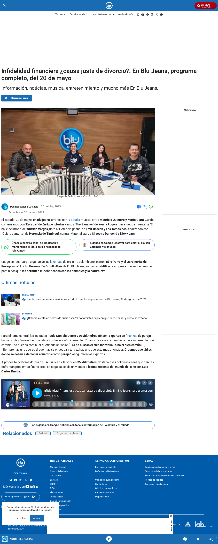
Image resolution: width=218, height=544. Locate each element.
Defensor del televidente (107, 472)
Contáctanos (101, 484)
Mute (185, 539)
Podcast (43, 433)
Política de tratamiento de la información (164, 476)
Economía (27, 313)
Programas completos (67, 433)
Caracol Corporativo (59, 505)
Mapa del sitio (102, 497)
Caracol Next (56, 510)
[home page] (109, 5)
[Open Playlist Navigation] (216, 539)
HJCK (53, 484)
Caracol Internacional (60, 501)
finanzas (132, 335)
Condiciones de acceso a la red (160, 467)
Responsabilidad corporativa (158, 472)
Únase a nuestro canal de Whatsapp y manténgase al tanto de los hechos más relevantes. (36, 246)
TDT (97, 476)
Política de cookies (154, 480)
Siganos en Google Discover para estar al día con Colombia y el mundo (120, 244)
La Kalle (54, 480)
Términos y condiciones (156, 484)
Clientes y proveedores (106, 488)
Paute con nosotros (104, 493)
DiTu (52, 488)
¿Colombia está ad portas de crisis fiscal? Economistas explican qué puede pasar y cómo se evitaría (87, 318)
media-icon (109, 539)
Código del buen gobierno (107, 480)
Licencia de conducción (103, 14)
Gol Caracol (55, 476)
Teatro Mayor (56, 497)
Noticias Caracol (58, 467)
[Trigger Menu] (4, 5)
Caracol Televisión (59, 472)
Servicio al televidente (105, 467)
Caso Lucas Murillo (79, 14)
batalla (76, 220)
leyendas (56, 261)
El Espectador (56, 493)
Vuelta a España (125, 14)
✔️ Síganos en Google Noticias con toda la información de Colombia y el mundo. (81, 425)
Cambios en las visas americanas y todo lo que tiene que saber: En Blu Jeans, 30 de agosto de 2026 (86, 299)
